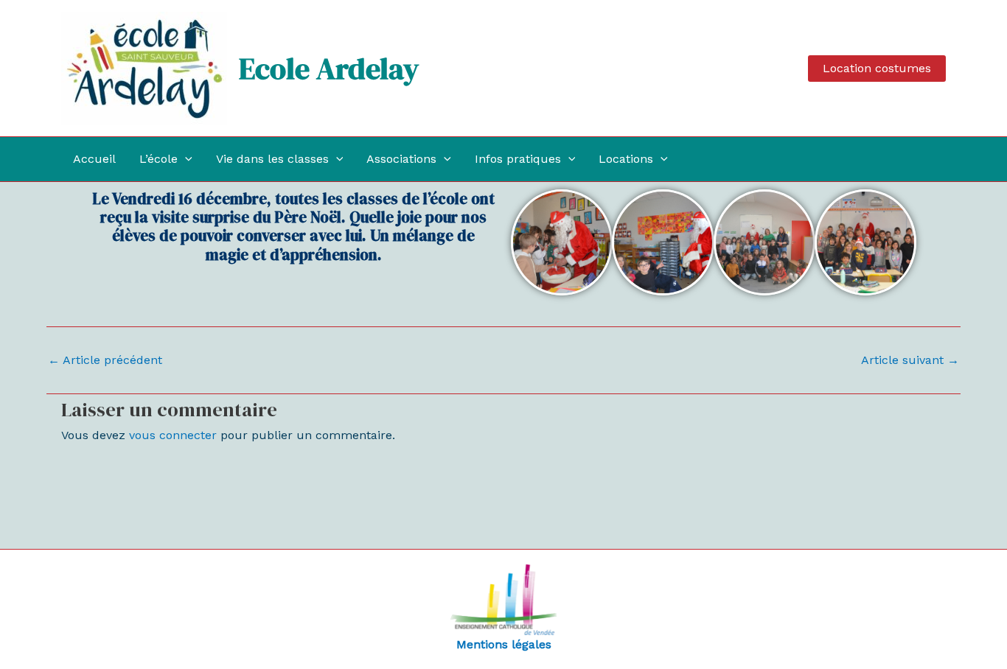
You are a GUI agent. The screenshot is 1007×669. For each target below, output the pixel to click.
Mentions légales (503, 644)
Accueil (94, 159)
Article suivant (910, 360)
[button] (877, 68)
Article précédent (105, 360)
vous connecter (173, 435)
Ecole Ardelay (329, 68)
